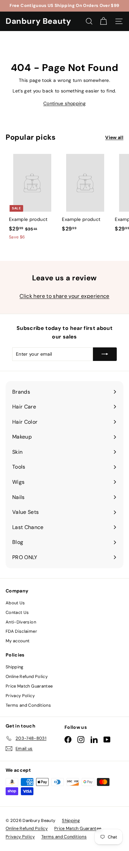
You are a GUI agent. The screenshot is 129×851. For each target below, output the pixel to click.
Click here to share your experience (64, 296)
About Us (15, 603)
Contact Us (17, 612)
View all (114, 137)
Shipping (14, 667)
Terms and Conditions (28, 705)
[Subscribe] (105, 354)
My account (18, 641)
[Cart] (103, 21)
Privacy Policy (20, 695)
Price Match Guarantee (29, 686)
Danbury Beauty (38, 21)
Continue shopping (64, 103)
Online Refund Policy (27, 676)
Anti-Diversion (21, 622)
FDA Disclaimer (21, 631)
